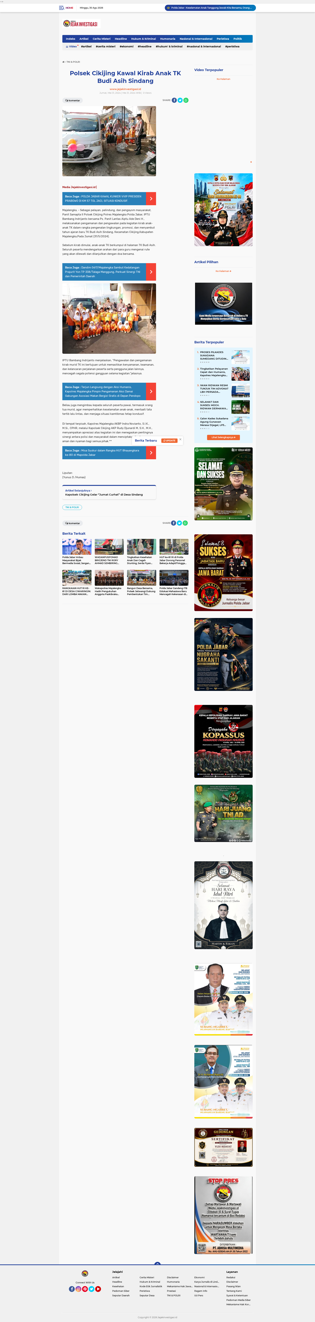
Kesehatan (118, 1286)
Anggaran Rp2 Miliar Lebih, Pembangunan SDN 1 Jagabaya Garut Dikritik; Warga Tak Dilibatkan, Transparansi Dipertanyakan (212, 7)
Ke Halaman (223, 79)
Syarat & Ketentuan (237, 1295)
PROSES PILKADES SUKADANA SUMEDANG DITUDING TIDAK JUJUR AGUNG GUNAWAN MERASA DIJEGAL (214, 355)
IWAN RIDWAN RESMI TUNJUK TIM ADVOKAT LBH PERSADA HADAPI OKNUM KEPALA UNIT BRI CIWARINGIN (214, 389)
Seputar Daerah (121, 1295)
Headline (121, 38)
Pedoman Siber (120, 1291)
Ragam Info (200, 1291)
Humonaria (167, 38)
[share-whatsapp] (185, 100)
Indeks (70, 38)
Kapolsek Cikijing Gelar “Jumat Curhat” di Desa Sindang (104, 494)
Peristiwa (223, 38)
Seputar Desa (147, 1295)
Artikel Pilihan (206, 262)
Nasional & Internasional (196, 38)
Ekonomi (127, 46)
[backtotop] (157, 1265)
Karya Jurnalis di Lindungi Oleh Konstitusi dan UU (208, 1281)
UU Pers (198, 1295)
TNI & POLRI (72, 507)
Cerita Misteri (101, 38)
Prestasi (171, 1291)
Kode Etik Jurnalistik (151, 1286)
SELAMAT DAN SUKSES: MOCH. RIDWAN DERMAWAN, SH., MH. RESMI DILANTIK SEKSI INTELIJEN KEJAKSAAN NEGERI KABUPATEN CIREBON (214, 405)
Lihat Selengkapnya (223, 437)
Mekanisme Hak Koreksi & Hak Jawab (239, 1304)
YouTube (100, 1293)
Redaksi (230, 1277)
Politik (238, 38)
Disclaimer (173, 1277)
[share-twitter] (180, 100)
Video (73, 46)
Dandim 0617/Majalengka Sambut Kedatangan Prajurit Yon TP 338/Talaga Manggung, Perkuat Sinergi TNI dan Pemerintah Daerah (102, 272)
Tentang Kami (234, 1291)
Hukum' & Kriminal (170, 46)
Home (69, 7)
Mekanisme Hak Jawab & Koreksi (180, 1286)
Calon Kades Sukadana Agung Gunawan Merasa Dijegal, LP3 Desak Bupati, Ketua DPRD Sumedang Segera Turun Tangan (214, 422)
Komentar (74, 100)
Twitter (93, 1293)
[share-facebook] (174, 100)
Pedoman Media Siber (238, 1300)
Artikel (83, 38)
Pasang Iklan (233, 1286)
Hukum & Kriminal (143, 38)
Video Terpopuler (208, 70)
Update (170, 440)
